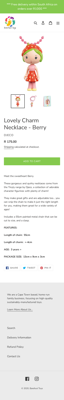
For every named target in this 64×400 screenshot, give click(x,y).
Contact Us (13, 356)
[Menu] (58, 22)
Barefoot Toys (36, 388)
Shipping (9, 147)
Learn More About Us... (20, 309)
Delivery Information (19, 337)
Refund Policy (15, 347)
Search (11, 328)
